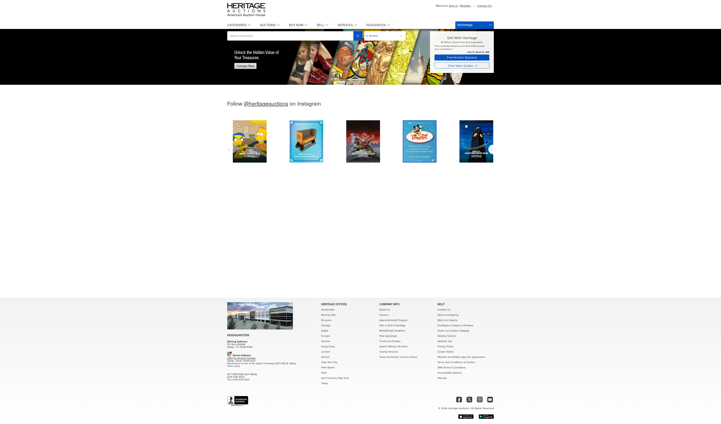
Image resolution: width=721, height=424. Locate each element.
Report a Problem (463, 325)
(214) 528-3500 (236, 377)
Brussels (326, 320)
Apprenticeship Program (393, 320)
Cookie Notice (445, 352)
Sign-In (453, 5)
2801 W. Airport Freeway (241, 358)
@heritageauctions (266, 103)
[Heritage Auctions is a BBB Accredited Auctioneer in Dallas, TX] (237, 401)
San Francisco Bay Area (335, 378)
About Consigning (447, 315)
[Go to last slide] (230, 149)
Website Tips (444, 341)
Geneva (325, 341)
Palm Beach (328, 367)
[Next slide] (491, 149)
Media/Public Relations (392, 330)
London (325, 352)
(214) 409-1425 (241, 379)
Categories (237, 25)
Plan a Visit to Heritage (392, 325)
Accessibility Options (449, 373)
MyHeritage (465, 25)
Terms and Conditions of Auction (456, 362)
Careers (383, 315)
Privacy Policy (445, 346)
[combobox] (290, 35)
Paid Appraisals (388, 336)
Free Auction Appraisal (462, 57)
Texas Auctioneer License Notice (398, 357)
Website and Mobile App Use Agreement (461, 357)
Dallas (324, 330)
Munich (325, 357)
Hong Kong (327, 346)
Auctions (268, 25)
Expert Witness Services (393, 346)
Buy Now (296, 25)
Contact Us (484, 5)
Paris (324, 373)
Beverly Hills (328, 315)
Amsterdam (327, 309)
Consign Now (245, 65)
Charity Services (388, 352)
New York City (329, 362)
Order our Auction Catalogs (453, 330)
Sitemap (442, 378)
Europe (325, 336)
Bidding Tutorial (446, 336)
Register (465, 5)
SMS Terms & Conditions (451, 367)
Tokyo (324, 383)
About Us (384, 309)
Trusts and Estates (390, 341)
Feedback (443, 325)
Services (345, 25)
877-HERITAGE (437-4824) (242, 374)
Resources (376, 25)
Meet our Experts (447, 320)
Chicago (326, 325)
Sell (320, 25)
